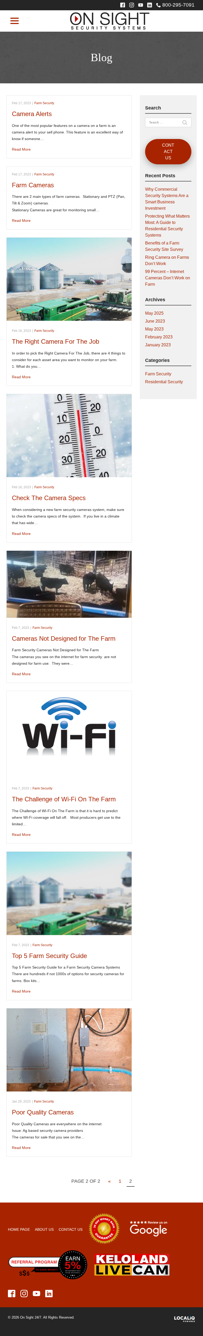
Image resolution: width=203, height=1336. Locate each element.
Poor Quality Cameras (43, 1112)
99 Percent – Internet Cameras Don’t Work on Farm (167, 277)
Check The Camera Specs (49, 497)
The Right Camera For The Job (55, 341)
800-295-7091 (178, 5)
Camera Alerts (32, 113)
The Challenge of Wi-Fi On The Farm (64, 799)
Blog (101, 57)
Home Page (19, 1229)
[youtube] (140, 5)
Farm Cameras (33, 185)
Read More (21, 149)
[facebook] (11, 1293)
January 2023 (158, 345)
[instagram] (131, 5)
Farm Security (44, 103)
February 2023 (159, 337)
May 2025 (154, 313)
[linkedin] (149, 5)
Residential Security (164, 382)
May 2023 (154, 329)
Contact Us (168, 151)
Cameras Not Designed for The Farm (64, 638)
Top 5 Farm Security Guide (49, 955)
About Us (44, 1229)
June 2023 (155, 321)
